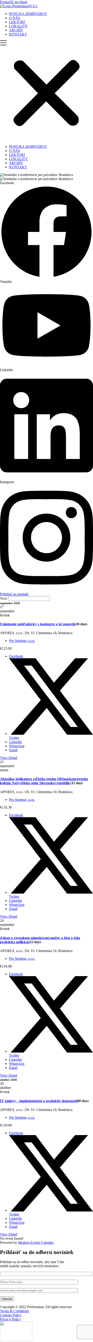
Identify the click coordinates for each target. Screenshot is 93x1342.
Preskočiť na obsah (13, 2)
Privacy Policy (10, 1319)
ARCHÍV (16, 30)
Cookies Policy (11, 1315)
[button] (46, 90)
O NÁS (14, 18)
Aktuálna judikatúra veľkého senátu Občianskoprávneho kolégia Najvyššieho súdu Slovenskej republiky (44, 781)
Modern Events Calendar (36, 1242)
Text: (4, 598)
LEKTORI (17, 22)
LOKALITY (18, 26)
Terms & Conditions (14, 1311)
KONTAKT (18, 34)
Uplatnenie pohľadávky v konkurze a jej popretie (38, 624)
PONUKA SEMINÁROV (28, 14)
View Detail (8, 758)
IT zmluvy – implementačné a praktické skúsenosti (38, 1101)
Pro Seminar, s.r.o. (22, 641)
